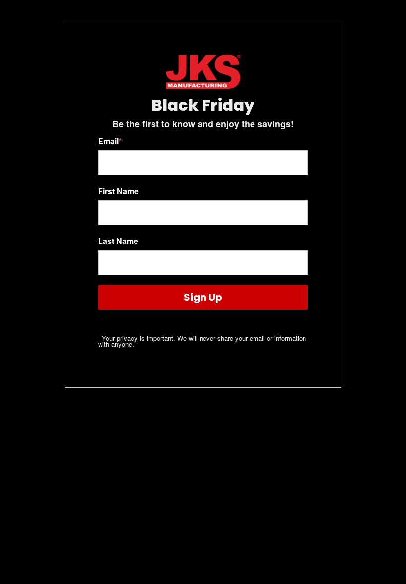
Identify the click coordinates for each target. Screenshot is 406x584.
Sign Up (203, 297)
